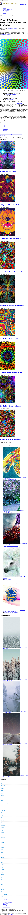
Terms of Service (6, 11)
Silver (2, 884)
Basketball (3, 795)
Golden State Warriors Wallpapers (11, 612)
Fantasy (2, 827)
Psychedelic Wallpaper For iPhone (12, 305)
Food (2, 835)
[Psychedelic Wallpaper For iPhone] (7, 302)
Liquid (2, 854)
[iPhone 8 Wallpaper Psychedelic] (7, 369)
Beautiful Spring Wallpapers (10, 512)
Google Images (10, 99)
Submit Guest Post (7, 905)
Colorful (3, 810)
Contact (4, 8)
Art (1, 793)
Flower (2, 832)
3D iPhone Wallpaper (21, 4)
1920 (4, 126)
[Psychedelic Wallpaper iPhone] (7, 336)
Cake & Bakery (4, 803)
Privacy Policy (6, 10)
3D (1, 783)
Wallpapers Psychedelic (8, 171)
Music (2, 862)
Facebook (5, 134)
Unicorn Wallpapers (8, 579)
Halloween (3, 849)
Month (2, 857)
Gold (2, 845)
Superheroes (3, 891)
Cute (2, 815)
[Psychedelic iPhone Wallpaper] (7, 403)
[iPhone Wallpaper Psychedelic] (7, 235)
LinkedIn (18, 134)
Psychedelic (5, 129)
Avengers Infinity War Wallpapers (11, 546)
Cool (2, 812)
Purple (2, 874)
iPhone (4, 128)
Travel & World (4, 894)
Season (2, 882)
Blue (2, 800)
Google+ (14, 134)
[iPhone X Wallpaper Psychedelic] (14, 64)
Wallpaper (5, 130)
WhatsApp (9, 134)
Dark (2, 817)
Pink (2, 872)
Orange (2, 869)
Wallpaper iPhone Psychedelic (10, 205)
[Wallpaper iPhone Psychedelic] (7, 202)
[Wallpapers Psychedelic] (7, 168)
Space (2, 887)
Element (3, 825)
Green (2, 847)
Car (2, 805)
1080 (4, 125)
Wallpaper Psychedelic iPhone (10, 439)
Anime (2, 790)
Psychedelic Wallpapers (13, 28)
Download (2, 135)
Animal (2, 788)
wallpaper (19, 103)
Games (2, 842)
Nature (2, 864)
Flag (2, 830)
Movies (2, 859)
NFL (2, 867)
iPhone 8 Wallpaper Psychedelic (11, 372)
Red (2, 879)
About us (5, 6)
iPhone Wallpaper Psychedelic (10, 238)
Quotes (2, 877)
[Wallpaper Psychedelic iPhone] (7, 436)
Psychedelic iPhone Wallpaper (10, 406)
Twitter (1, 134)
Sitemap (4, 13)
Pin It (21, 134)
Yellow (2, 896)
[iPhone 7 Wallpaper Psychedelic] (7, 269)
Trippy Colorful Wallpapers (10, 479)
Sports (2, 889)
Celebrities (3, 808)
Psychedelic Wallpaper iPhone (10, 339)
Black (2, 798)
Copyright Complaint (7, 9)
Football (3, 837)
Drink (2, 822)
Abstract (3, 785)
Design (2, 820)
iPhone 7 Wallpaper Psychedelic (11, 272)
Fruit (2, 840)
